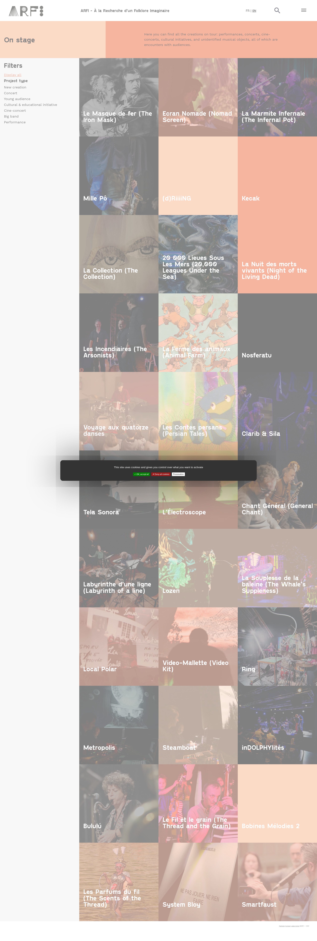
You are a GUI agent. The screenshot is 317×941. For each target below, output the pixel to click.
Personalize (178, 474)
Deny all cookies (161, 474)
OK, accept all (142, 474)
